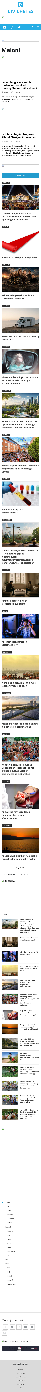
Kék (8, 1272)
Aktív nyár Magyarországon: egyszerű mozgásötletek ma (29, 1056)
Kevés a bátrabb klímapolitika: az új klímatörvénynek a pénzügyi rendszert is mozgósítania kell (19, 424)
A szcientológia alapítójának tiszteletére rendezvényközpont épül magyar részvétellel (19, 216)
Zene (9, 1210)
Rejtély (9, 1276)
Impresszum (21, 1373)
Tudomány (9, 1215)
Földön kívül (11, 1284)
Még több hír (20, 868)
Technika (10, 1219)
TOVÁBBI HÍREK (24, 175)
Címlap (20, 1369)
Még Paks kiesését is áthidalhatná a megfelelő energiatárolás (20, 725)
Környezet (6, 520)
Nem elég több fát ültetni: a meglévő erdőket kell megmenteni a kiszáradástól (29, 1042)
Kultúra (6, 265)
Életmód (6, 306)
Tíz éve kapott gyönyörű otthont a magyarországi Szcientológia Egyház (20, 468)
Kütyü (5, 611)
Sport (9, 1239)
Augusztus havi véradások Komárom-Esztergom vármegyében (16, 815)
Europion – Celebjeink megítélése (19, 257)
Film (8, 1206)
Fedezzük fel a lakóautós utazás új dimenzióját (20, 338)
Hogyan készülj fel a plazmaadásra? (12, 511)
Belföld (6, 435)
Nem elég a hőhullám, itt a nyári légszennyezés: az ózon (19, 684)
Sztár (9, 1268)
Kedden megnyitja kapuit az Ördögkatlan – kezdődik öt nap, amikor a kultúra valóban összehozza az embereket (18, 769)
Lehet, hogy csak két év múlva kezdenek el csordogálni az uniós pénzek (19, 85)
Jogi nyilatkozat (21, 1377)
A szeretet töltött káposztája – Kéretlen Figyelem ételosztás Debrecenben (28, 1099)
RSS (21, 1388)
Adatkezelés (21, 1380)
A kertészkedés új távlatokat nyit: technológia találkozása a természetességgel (29, 1070)
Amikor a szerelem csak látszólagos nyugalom (14, 602)
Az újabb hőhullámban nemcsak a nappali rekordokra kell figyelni (19, 857)
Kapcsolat (20, 1384)
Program (10, 1231)
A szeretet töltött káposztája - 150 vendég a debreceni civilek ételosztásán (29, 1085)
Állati (9, 1255)
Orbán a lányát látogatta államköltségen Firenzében (19, 136)
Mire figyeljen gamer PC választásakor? (14, 643)
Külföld (6, 183)
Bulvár (5, 227)
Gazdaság (6, 391)
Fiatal (7, 1260)
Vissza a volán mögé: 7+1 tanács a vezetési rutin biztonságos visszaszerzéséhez (20, 380)
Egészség (6, 479)
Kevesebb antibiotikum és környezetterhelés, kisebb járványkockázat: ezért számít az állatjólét (29, 1114)
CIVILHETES (20, 11)
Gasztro (10, 1243)
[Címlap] (20, 4)
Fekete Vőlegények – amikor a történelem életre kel (18, 297)
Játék (9, 1247)
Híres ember (17, 92)
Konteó (10, 1280)
